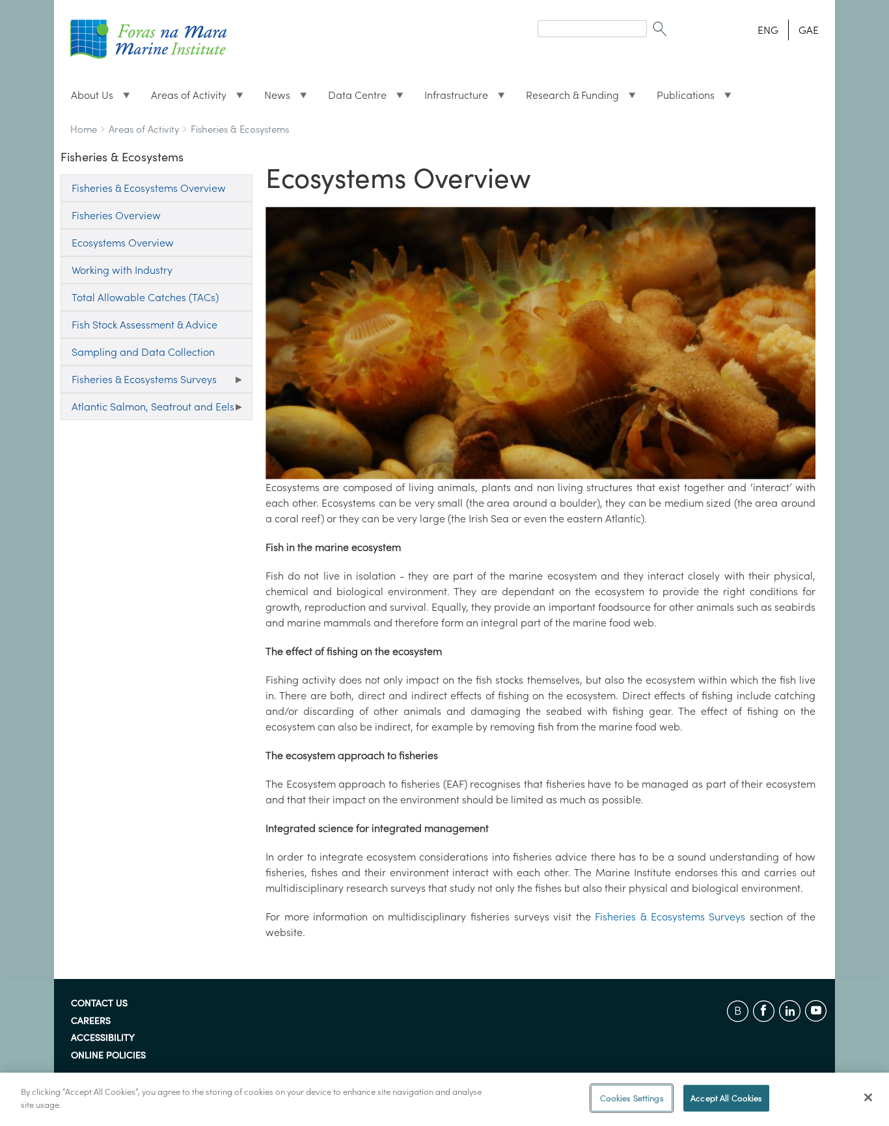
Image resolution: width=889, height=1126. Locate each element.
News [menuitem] (272, 98)
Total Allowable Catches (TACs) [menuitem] (145, 297)
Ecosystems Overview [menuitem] (123, 242)
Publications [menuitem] (680, 98)
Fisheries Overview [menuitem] (116, 215)
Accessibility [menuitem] (103, 1038)
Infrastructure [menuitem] (451, 98)
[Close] (868, 1097)
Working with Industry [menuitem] (122, 269)
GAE (809, 29)
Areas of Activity (144, 129)
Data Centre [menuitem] (352, 98)
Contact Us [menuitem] (99, 1004)
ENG (768, 29)
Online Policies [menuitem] (108, 1056)
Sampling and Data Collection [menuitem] (143, 351)
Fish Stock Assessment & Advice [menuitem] (144, 324)
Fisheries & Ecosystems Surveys (670, 916)
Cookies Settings (632, 1098)
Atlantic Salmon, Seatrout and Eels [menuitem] (147, 410)
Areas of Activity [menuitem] (183, 98)
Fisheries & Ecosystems (240, 129)
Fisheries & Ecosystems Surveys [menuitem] (139, 383)
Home (83, 129)
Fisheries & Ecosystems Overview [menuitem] (149, 187)
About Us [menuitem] (87, 98)
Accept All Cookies (726, 1098)
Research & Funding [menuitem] (567, 98)
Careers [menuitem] (91, 1021)
